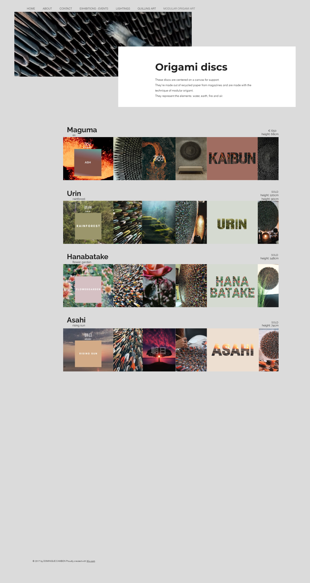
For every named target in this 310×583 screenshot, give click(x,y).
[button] (274, 303)
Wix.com (91, 561)
